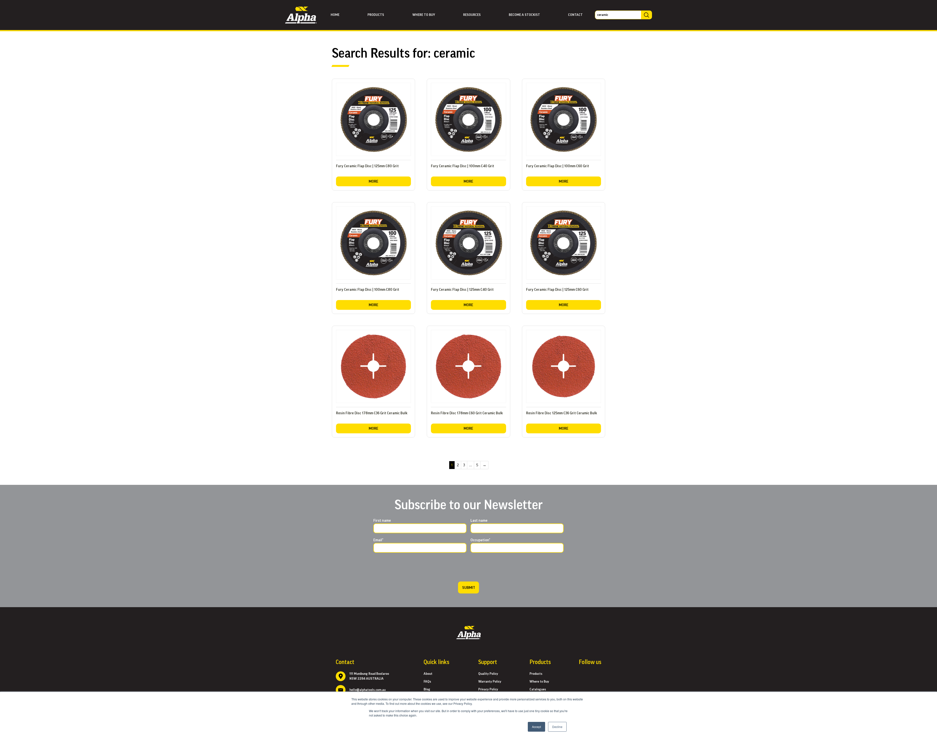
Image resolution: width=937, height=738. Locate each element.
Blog (427, 689)
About (428, 674)
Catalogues (538, 689)
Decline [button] (557, 727)
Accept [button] (536, 727)
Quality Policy (488, 674)
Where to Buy (539, 681)
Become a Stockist (524, 15)
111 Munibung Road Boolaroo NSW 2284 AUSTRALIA (369, 676)
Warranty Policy (489, 681)
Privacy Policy (488, 689)
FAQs (427, 681)
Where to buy (423, 15)
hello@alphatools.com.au (367, 690)
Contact (575, 15)
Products (375, 15)
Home (335, 15)
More (373, 181)
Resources (472, 15)
